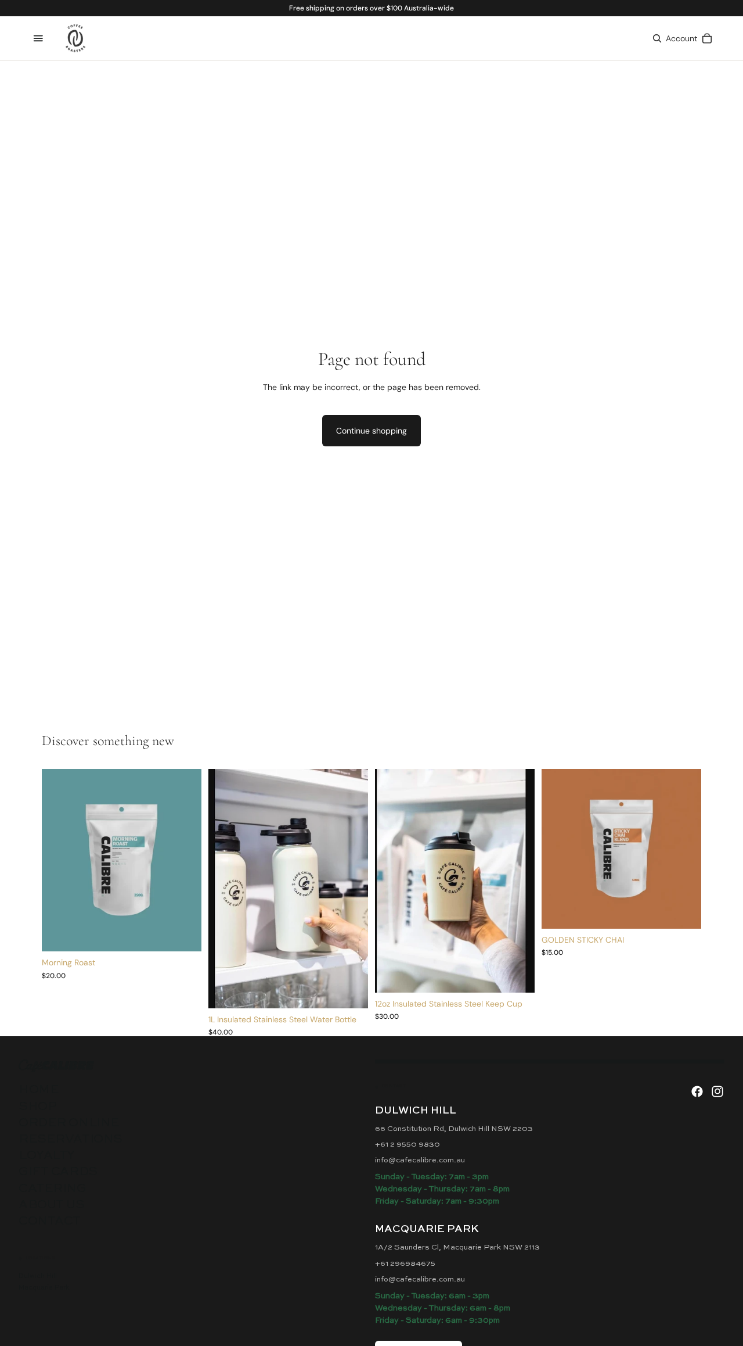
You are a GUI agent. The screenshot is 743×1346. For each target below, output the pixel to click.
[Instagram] (717, 1091)
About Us (52, 1205)
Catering (52, 1189)
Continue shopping (371, 430)
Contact (50, 1221)
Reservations (70, 1139)
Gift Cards (58, 1172)
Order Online (69, 1123)
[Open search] (657, 38)
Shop (37, 1107)
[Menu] (38, 38)
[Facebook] (697, 1091)
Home (39, 1090)
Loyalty (47, 1156)
